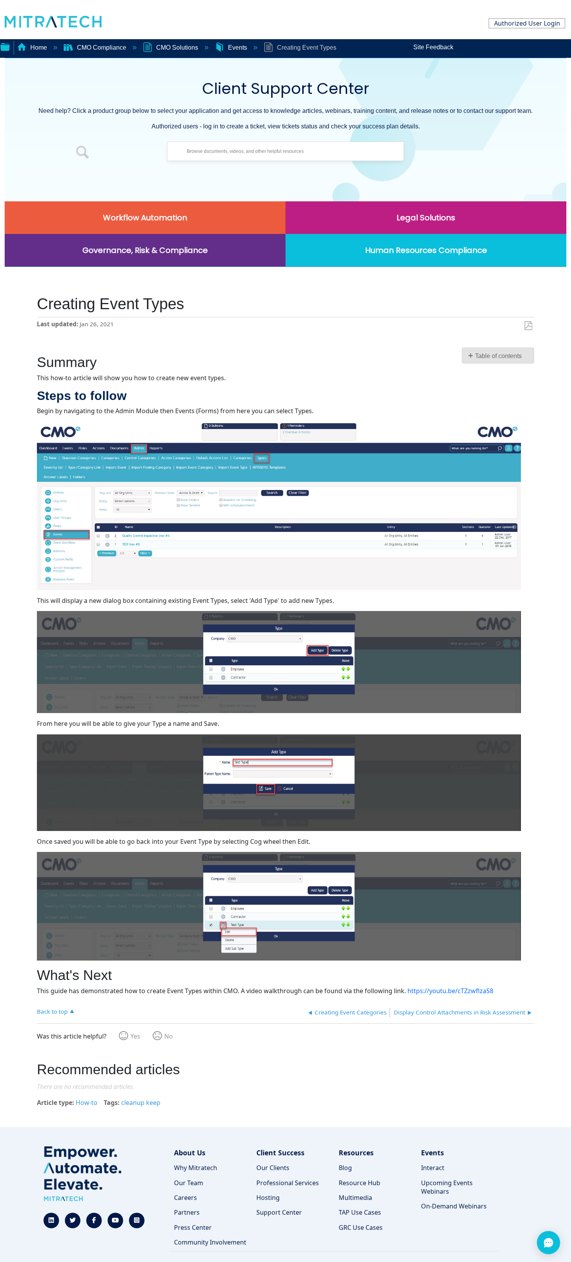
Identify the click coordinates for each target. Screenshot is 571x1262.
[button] (83, 153)
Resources (356, 1152)
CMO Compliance (101, 47)
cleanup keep (140, 1102)
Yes (135, 1036)
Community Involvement (210, 1242)
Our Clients (272, 1167)
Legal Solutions (426, 217)
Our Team (188, 1183)
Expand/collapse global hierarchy (5, 46)
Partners (187, 1212)
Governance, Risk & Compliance (145, 250)
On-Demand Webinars (454, 1206)
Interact (432, 1167)
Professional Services (287, 1183)
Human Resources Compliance (426, 250)
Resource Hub (359, 1183)
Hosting (268, 1197)
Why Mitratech (195, 1167)
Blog (345, 1167)
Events (237, 47)
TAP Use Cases (360, 1212)
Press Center (193, 1227)
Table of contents (498, 356)
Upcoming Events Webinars (447, 1187)
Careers (185, 1197)
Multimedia (355, 1197)
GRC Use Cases (361, 1227)
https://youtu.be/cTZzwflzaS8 (450, 991)
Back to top (52, 1011)
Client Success (280, 1152)
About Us (189, 1152)
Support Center (279, 1212)
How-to (86, 1102)
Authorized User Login (527, 23)
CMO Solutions (177, 47)
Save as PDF (528, 326)
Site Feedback (433, 47)
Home (39, 47)
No (168, 1036)
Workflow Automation (145, 217)
